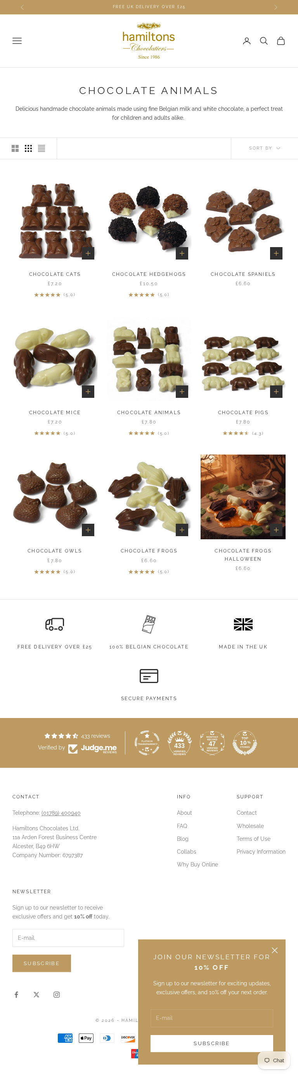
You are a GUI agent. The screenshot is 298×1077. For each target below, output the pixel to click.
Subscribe (212, 1043)
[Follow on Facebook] (16, 995)
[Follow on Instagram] (57, 995)
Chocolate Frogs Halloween (243, 554)
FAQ (182, 826)
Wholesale (250, 826)
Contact (247, 813)
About (184, 813)
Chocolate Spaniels (243, 274)
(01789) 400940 (61, 813)
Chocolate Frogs (149, 551)
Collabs (186, 852)
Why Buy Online (197, 864)
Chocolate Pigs (243, 412)
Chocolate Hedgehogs (149, 274)
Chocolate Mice (55, 412)
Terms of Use (253, 839)
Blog (183, 839)
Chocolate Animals (149, 412)
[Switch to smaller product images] (28, 148)
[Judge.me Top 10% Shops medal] (244, 742)
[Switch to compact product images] (41, 148)
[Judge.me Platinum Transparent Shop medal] (147, 742)
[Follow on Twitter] (36, 995)
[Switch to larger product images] (15, 148)
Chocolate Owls (55, 551)
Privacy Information (261, 852)
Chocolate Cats (55, 274)
